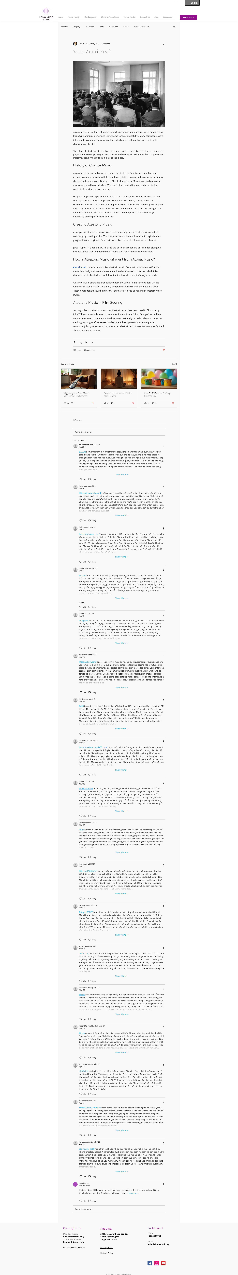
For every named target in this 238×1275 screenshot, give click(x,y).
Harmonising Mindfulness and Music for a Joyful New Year (118, 394)
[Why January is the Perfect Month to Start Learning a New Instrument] (79, 379)
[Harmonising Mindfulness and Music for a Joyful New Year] (119, 379)
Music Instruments (141, 26)
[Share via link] (92, 342)
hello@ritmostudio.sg (158, 1244)
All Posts (64, 26)
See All (174, 364)
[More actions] (163, 43)
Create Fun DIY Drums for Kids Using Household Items (157, 394)
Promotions (113, 26)
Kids (102, 26)
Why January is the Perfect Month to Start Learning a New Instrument (77, 394)
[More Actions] (163, 445)
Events (126, 26)
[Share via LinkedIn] (86, 342)
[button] (174, 27)
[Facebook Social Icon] (150, 1263)
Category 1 (77, 26)
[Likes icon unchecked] (80, 479)
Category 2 (90, 26)
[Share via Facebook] (74, 342)
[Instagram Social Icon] (156, 1263)
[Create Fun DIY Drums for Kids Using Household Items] (159, 379)
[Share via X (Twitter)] (80, 342)
